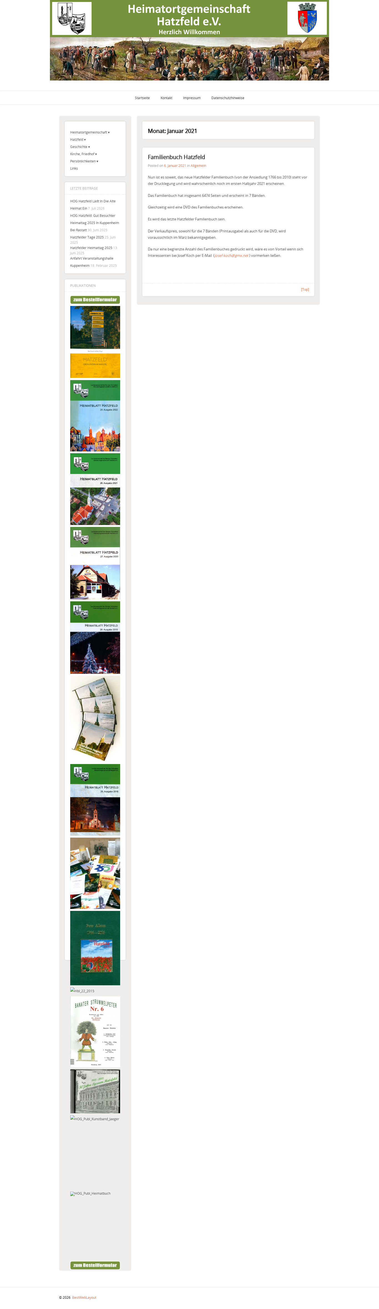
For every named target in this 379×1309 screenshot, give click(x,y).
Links (74, 168)
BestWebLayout (84, 1297)
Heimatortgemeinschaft (88, 132)
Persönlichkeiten (83, 161)
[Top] (305, 289)
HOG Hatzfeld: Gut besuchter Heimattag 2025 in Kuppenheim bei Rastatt (94, 222)
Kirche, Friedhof (82, 154)
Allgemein (198, 165)
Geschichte (78, 146)
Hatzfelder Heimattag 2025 (91, 247)
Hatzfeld (76, 139)
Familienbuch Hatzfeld (176, 157)
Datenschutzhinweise (227, 98)
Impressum (192, 98)
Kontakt (166, 98)
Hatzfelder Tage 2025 (87, 237)
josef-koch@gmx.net (231, 255)
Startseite (142, 98)
